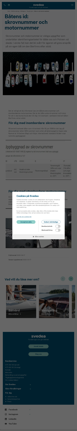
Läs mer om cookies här (24, 216)
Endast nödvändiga (51, 222)
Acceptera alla (26, 222)
